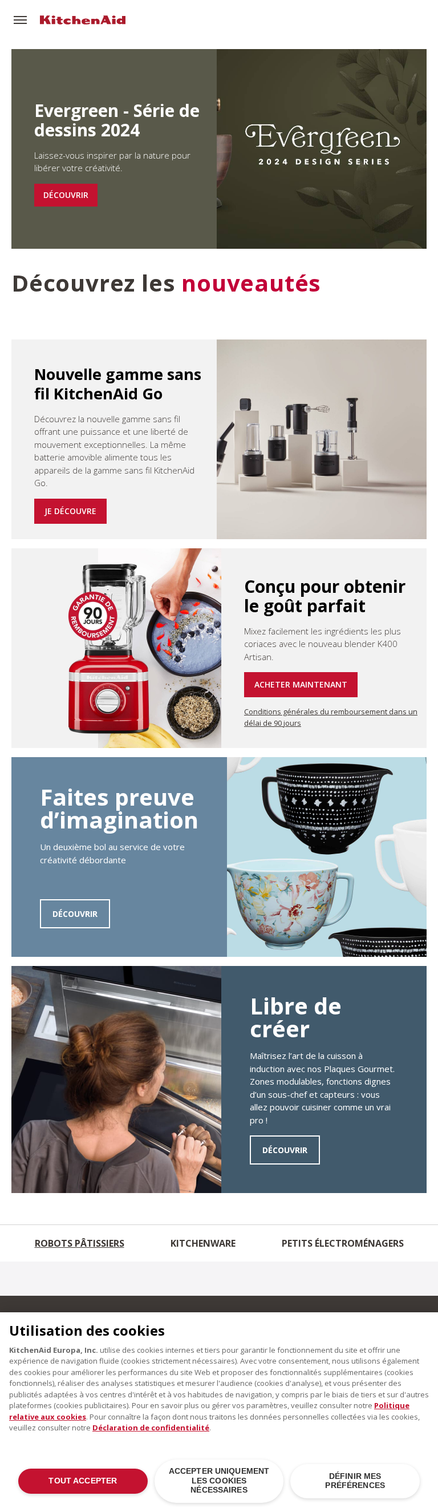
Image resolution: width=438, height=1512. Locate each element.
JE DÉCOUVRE (70, 511)
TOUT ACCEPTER (82, 1481)
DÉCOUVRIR (65, 194)
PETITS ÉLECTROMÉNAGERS (343, 1243)
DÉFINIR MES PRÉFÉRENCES (355, 1481)
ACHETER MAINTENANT (300, 684)
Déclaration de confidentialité (150, 1427)
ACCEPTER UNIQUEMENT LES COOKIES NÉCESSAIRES (219, 1480)
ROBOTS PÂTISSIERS (79, 1243)
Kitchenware (203, 1243)
